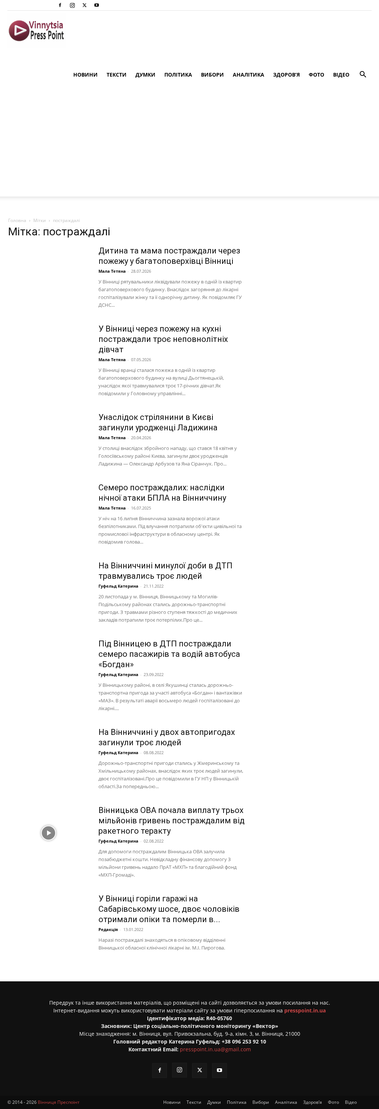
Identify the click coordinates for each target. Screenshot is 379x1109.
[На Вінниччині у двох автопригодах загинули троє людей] (48, 755)
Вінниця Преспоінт (59, 1102)
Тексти (117, 74)
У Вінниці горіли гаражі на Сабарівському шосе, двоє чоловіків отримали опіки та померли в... (168, 909)
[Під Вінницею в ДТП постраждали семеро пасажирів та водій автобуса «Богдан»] (48, 666)
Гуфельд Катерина (118, 586)
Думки (145, 74)
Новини (85, 74)
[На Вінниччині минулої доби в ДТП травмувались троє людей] (48, 588)
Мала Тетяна (112, 271)
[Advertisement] (189, 144)
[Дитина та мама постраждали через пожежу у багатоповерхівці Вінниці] (48, 273)
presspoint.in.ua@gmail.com (215, 1049)
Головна (17, 220)
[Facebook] (60, 5)
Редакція (108, 929)
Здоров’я (286, 74)
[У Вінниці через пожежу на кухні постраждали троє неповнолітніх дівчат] (48, 351)
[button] (363, 75)
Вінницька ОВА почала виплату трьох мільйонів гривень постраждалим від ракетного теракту (171, 821)
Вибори (212, 74)
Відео (341, 74)
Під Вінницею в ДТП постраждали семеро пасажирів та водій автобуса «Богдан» (169, 654)
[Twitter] (84, 5)
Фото (316, 74)
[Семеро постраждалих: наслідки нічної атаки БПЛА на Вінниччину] (48, 510)
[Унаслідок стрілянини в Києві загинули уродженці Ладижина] (48, 440)
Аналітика (248, 74)
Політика (178, 74)
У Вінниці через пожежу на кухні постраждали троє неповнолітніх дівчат (163, 339)
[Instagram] (72, 5)
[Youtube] (96, 5)
